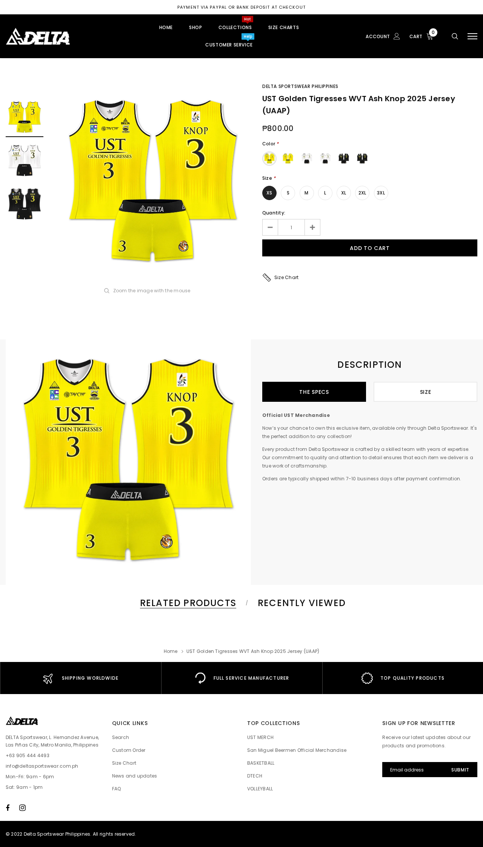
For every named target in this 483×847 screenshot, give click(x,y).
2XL (362, 193)
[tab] (187, 603)
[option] (153, 183)
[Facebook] (7, 807)
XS (269, 193)
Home (171, 651)
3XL (381, 193)
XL (343, 193)
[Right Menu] (472, 36)
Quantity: (273, 213)
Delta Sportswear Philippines (300, 86)
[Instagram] (22, 807)
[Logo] (63, 36)
